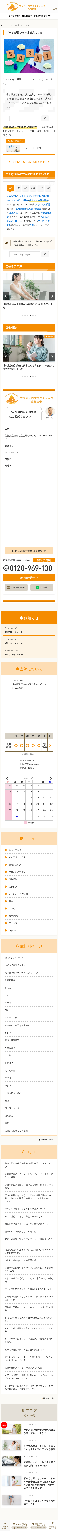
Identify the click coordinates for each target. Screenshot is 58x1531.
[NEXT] (50, 778)
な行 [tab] (41, 188)
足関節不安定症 (34, 208)
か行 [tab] (18, 188)
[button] (22, 315)
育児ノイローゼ (14, 220)
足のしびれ (12, 195)
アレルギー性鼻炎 (19, 200)
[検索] (45, 118)
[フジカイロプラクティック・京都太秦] (26, 6)
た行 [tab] (33, 188)
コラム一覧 (48, 1397)
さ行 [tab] (25, 188)
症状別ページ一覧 (45, 1139)
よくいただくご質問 (31, 148)
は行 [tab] (48, 188)
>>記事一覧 (29, 1415)
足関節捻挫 (21, 208)
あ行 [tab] (10, 188)
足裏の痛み (14, 212)
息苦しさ (45, 216)
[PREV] (8, 778)
